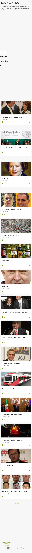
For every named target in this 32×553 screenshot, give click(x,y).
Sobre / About (6, 542)
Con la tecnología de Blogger (17, 548)
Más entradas (16, 503)
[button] (29, 122)
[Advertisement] (16, 28)
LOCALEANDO (10, 2)
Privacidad (6, 545)
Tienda (5, 541)
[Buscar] (2, 46)
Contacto (5, 543)
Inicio (3, 52)
